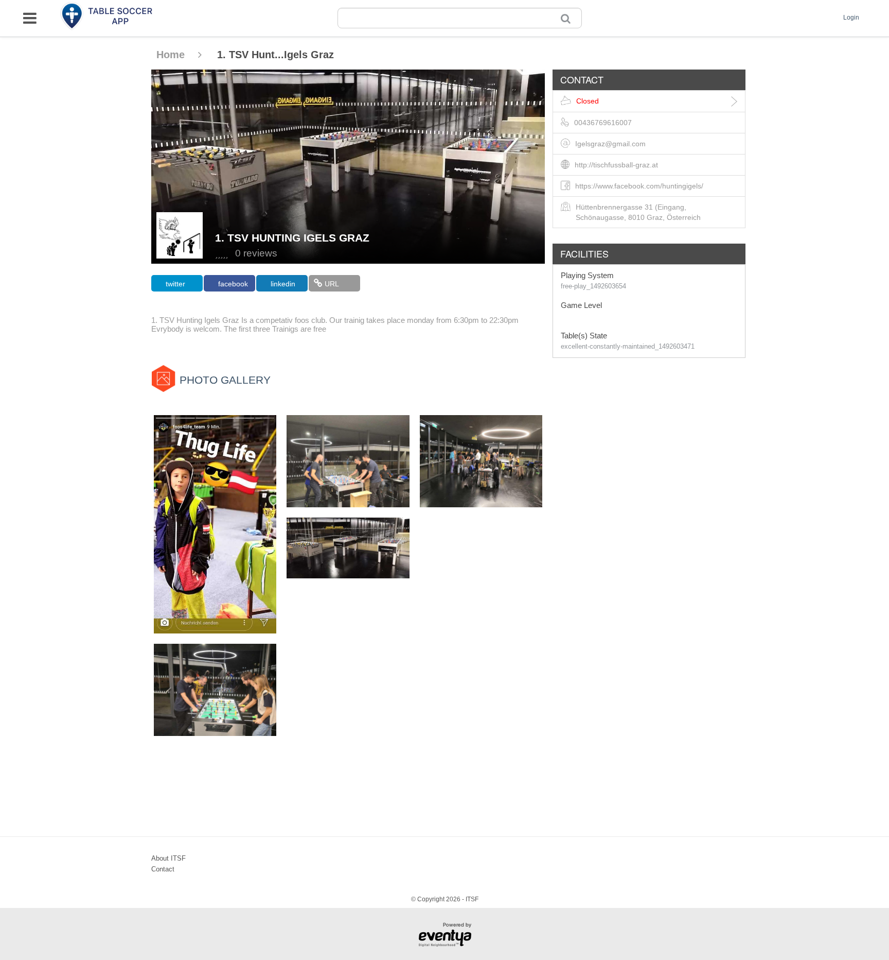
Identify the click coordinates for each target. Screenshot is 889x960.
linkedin (283, 284)
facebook (233, 284)
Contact (162, 869)
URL (332, 284)
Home (172, 54)
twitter (175, 284)
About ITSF (168, 858)
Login (851, 17)
